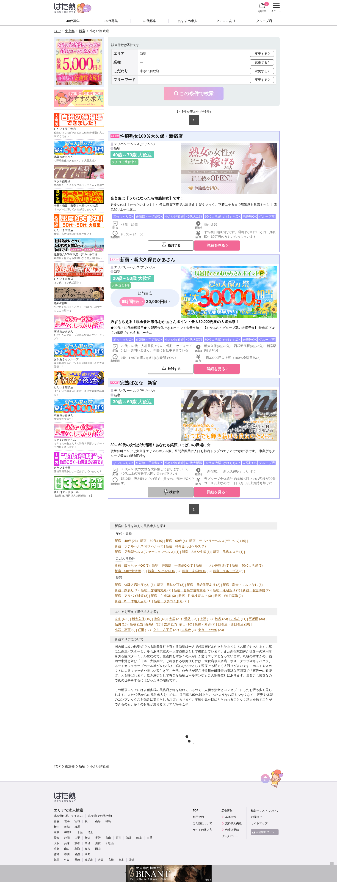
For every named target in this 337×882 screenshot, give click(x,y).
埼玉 (90, 832)
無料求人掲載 (233, 823)
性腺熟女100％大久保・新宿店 (151, 136)
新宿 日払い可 (168, 585)
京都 (77, 843)
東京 (118, 619)
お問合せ (256, 817)
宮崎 (111, 859)
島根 (87, 848)
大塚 (172, 619)
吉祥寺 (186, 630)
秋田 (87, 821)
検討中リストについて (265, 810)
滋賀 (98, 843)
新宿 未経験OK (194, 571)
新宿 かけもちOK (161, 571)
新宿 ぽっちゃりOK (130, 565)
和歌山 (109, 843)
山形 (98, 821)
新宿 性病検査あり (192, 596)
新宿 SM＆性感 (194, 552)
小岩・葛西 (123, 630)
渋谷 (218, 619)
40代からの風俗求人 (148, 694)
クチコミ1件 (121, 285)
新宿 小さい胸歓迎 (210, 565)
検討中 (262, 7)
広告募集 (226, 810)
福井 (129, 837)
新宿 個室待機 (254, 590)
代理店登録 (232, 829)
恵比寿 (235, 619)
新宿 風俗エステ (226, 552)
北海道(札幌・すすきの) (68, 815)
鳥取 (77, 848)
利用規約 (198, 817)
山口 (67, 848)
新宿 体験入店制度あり (132, 585)
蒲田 (182, 624)
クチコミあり (225, 21)
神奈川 (68, 832)
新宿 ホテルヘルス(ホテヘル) (137, 546)
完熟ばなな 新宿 (138, 382)
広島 (56, 848)
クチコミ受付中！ (124, 162)
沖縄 (131, 859)
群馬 (77, 826)
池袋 (157, 619)
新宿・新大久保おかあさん (147, 259)
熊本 (121, 859)
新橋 (133, 624)
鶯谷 (187, 619)
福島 (108, 821)
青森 (56, 821)
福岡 (56, 859)
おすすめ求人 (187, 21)
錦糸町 (150, 624)
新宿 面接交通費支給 (190, 590)
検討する (174, 245)
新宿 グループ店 (226, 571)
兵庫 (67, 843)
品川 (118, 624)
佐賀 (67, 859)
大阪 (56, 843)
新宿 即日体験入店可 (131, 601)
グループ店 (264, 21)
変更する (261, 53)
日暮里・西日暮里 (230, 624)
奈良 (87, 843)
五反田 (253, 619)
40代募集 (73, 21)
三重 (149, 837)
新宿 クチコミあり (168, 601)
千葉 (80, 832)
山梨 (77, 837)
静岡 (67, 837)
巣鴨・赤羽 (203, 624)
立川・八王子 (162, 630)
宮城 (77, 821)
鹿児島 (89, 859)
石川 (118, 837)
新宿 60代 (174, 541)
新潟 (87, 837)
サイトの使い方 (202, 829)
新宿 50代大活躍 (128, 571)
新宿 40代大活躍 (245, 565)
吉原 (167, 624)
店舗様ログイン (265, 832)
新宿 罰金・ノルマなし (240, 585)
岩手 (67, 821)
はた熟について (202, 823)
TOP (57, 31)
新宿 (82, 31)
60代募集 (149, 21)
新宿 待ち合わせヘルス (183, 546)
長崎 (77, 859)
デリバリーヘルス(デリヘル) (134, 144)
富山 (108, 837)
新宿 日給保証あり (201, 585)
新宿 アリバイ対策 (129, 596)
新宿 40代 (123, 541)
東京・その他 (207, 630)
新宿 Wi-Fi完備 (226, 596)
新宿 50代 (148, 541)
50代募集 (111, 21)
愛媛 (77, 854)
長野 (98, 837)
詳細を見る (216, 245)
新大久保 (138, 619)
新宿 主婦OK (161, 596)
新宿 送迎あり (224, 590)
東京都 (70, 31)
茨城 (67, 826)
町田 (141, 630)
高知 (87, 854)
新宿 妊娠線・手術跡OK (170, 565)
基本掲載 (230, 817)
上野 (203, 619)
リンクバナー (229, 836)
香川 (67, 854)
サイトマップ (259, 823)
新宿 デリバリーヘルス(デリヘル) (214, 541)
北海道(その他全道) (100, 815)
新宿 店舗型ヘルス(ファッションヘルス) (145, 552)
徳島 (56, 854)
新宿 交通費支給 (154, 590)
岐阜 (139, 837)
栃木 (56, 826)
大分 (100, 859)
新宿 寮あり (124, 590)
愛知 (56, 837)
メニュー (275, 8)
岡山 (98, 848)
